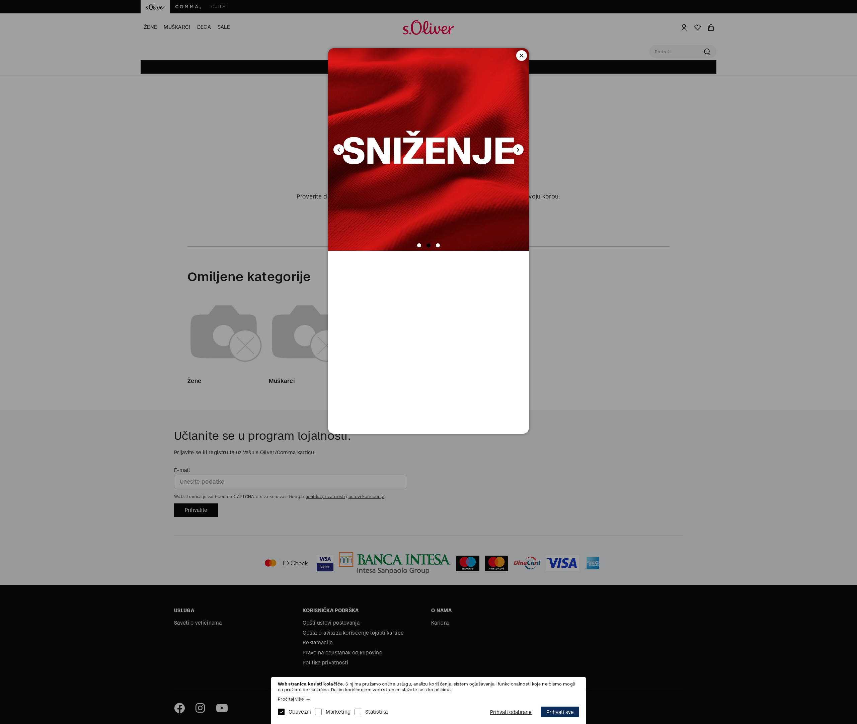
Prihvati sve (560, 712)
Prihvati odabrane (511, 712)
